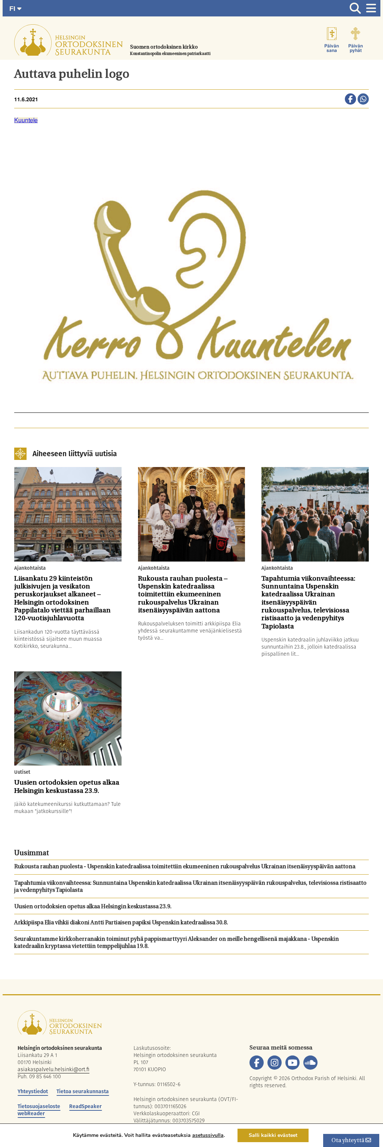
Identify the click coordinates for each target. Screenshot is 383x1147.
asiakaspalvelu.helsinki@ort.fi (53, 1069)
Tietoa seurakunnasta (82, 1091)
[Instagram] (274, 1062)
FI (13, 8)
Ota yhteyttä (348, 1141)
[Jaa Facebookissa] (350, 100)
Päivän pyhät (355, 48)
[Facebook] (256, 1062)
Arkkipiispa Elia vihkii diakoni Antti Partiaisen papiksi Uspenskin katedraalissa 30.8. (121, 923)
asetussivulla (208, 1135)
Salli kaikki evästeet (273, 1135)
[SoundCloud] (310, 1062)
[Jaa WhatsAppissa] (363, 100)
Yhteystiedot (33, 1091)
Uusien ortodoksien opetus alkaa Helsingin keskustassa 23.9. (93, 907)
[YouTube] (292, 1062)
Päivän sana (331, 48)
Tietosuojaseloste (39, 1106)
